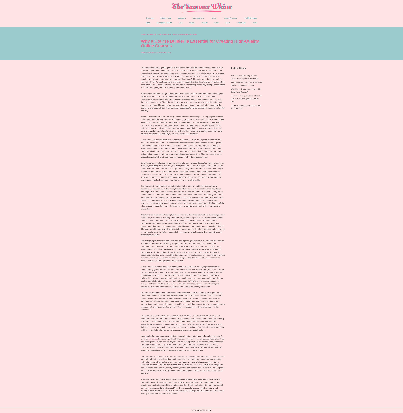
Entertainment (198, 18)
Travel (254, 23)
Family (213, 18)
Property (204, 23)
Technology (240, 23)
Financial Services (230, 18)
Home (143, 34)
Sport (227, 23)
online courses (152, 339)
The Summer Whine (149, 52)
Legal (148, 23)
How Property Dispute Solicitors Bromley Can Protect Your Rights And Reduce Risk (246, 98)
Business (149, 18)
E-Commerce (165, 18)
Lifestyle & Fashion (164, 23)
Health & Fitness (250, 18)
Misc (181, 23)
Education (182, 18)
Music (191, 23)
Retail (216, 23)
